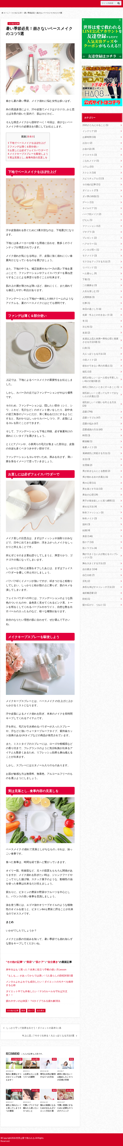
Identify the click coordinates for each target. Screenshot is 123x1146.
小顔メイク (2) (89, 359)
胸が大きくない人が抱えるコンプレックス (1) (100, 556)
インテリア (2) (89, 131)
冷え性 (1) (87, 326)
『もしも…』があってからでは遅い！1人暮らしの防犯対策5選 (39, 975)
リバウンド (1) (89, 267)
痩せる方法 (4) (89, 506)
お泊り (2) (87, 143)
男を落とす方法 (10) (92, 488)
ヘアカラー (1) (89, 243)
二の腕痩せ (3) (89, 285)
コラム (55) (88, 166)
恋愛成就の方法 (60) (92, 429)
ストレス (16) (89, 172)
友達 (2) (86, 332)
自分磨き (53, 961)
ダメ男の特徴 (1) (90, 196)
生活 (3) (86, 459)
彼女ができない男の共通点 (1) (97, 365)
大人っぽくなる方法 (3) (94, 353)
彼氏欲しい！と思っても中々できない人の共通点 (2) (100, 395)
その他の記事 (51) (91, 184)
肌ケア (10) (88, 542)
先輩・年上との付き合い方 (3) (97, 314)
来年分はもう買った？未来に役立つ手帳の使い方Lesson (36, 969)
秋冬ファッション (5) (92, 512)
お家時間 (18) (89, 137)
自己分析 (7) (88, 575)
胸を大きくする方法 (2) (94, 563)
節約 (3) (86, 524)
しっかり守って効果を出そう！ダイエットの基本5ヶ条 (33, 1028)
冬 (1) (85, 320)
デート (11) (88, 202)
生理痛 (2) (87, 465)
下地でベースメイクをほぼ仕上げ (27, 142)
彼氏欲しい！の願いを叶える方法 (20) (99, 404)
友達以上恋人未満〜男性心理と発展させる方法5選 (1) (100, 340)
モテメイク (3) (89, 255)
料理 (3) (86, 435)
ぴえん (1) (87, 220)
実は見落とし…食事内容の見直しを (27, 157)
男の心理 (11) (89, 482)
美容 (29, 961)
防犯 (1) (86, 598)
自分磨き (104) (89, 569)
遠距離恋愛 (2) (89, 593)
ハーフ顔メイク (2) (91, 214)
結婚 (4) (86, 530)
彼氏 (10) (86, 371)
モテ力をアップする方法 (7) (96, 261)
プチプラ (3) (88, 231)
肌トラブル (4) (89, 548)
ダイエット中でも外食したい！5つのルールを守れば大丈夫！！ (36, 993)
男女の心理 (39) (90, 494)
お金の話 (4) (88, 148)
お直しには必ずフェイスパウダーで (28, 150)
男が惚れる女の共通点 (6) (95, 476)
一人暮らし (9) (89, 273)
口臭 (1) (86, 347)
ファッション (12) (91, 226)
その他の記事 (16, 13)
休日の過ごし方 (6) (91, 309)
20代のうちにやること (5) (95, 125)
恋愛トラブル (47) (91, 417)
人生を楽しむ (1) (90, 291)
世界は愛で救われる (25, 1138)
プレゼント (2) (89, 237)
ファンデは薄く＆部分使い (23, 146)
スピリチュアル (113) (93, 178)
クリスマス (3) (89, 154)
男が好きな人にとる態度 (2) (96, 471)
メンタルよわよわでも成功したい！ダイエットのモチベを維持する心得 (39, 983)
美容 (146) (87, 536)
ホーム (6, 13)
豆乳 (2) (86, 581)
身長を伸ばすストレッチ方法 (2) (98, 587)
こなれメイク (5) (90, 160)
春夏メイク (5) (89, 447)
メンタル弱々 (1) (90, 249)
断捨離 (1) (87, 441)
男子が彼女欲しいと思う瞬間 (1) (98, 500)
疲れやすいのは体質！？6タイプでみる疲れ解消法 (33, 1000)
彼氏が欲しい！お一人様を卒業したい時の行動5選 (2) (100, 379)
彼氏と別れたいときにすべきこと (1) (100, 387)
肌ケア (40, 961)
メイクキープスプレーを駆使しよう (28, 153)
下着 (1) (86, 279)
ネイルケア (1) (89, 208)
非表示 (30, 136)
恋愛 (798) (87, 411)
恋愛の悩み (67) (90, 423)
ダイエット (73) (90, 190)
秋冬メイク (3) (89, 518)
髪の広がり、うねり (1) (94, 604)
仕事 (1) (86, 303)
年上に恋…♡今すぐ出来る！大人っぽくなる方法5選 (48, 1035)
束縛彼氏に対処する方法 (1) (96, 453)
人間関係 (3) (88, 297)
